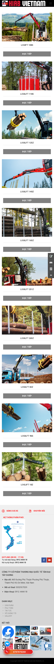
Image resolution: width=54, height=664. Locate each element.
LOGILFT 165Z (27, 240)
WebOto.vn (40, 661)
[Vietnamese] (6, 3)
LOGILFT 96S (27, 436)
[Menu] (50, 3)
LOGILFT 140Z (27, 191)
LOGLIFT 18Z (27, 485)
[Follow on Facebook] (43, 560)
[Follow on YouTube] (49, 560)
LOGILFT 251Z (27, 289)
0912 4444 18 (21, 560)
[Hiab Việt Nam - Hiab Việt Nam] (23, 3)
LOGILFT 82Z (27, 387)
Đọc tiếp (27, 54)
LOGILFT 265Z (27, 338)
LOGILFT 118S (27, 94)
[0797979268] (19, 652)
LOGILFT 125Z (27, 143)
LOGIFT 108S (27, 45)
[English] (3, 3)
